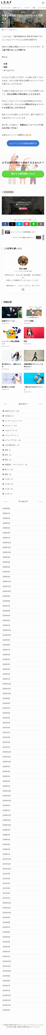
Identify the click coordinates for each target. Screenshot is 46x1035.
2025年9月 (6, 557)
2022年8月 (6, 703)
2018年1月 (6, 854)
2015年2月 (6, 951)
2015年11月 (7, 908)
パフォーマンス (12, 435)
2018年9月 (6, 830)
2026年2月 (6, 533)
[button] (5, 224)
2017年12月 (7, 859)
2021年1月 (6, 747)
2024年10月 (7, 591)
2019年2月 (6, 805)
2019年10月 (7, 800)
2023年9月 (6, 640)
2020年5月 (6, 766)
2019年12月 (7, 791)
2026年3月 (6, 528)
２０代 (9, 479)
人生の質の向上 (12, 445)
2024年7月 (6, 606)
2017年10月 (7, 869)
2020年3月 (6, 776)
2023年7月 (6, 650)
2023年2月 (6, 674)
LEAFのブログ (8, 22)
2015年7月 (6, 927)
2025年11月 (7, 547)
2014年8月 (6, 981)
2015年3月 (6, 947)
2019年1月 (6, 810)
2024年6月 (6, 611)
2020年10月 (7, 762)
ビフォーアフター (13, 440)
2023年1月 (6, 679)
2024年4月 (6, 615)
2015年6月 (6, 932)
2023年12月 (7, 630)
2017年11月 (7, 864)
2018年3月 (6, 844)
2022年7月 (6, 708)
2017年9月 (6, 874)
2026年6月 (6, 518)
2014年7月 (6, 986)
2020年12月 (7, 752)
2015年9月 (6, 917)
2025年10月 (7, 552)
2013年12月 (7, 995)
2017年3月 (6, 888)
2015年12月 (7, 903)
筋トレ (9, 469)
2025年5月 (6, 567)
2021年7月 (6, 732)
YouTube (9, 416)
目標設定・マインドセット (16, 464)
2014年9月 (6, 976)
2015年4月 (6, 942)
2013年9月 (6, 1010)
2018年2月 (6, 849)
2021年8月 (6, 727)
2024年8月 (6, 601)
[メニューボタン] (43, 3)
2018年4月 (6, 839)
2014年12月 (7, 961)
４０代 (9, 489)
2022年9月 (6, 698)
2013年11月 (7, 1000)
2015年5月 (6, 937)
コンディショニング (13, 421)
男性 (8, 460)
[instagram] (23, 289)
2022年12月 (7, 684)
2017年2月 (6, 893)
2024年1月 (6, 625)
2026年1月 (6, 538)
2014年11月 (7, 966)
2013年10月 (7, 1005)
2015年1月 (6, 956)
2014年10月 (7, 971)
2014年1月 (6, 990)
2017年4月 (6, 883)
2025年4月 (6, 572)
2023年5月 (6, 659)
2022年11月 (7, 689)
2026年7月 (6, 513)
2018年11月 (7, 820)
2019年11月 (7, 796)
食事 (8, 474)
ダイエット (11, 426)
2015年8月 (6, 922)
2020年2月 (6, 781)
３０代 (9, 484)
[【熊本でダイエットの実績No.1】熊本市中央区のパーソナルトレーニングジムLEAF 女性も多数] (6, 3)
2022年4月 (6, 718)
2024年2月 (6, 620)
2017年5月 (6, 878)
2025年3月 (6, 576)
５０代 (8, 494)
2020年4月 (6, 771)
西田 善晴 (23, 269)
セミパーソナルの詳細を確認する (23, 143)
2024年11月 (7, 586)
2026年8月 (6, 508)
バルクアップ (11, 430)
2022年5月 (6, 713)
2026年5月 (6, 523)
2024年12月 (7, 581)
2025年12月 (7, 542)
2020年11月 (7, 757)
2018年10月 (7, 825)
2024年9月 (6, 596)
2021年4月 (6, 737)
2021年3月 (6, 742)
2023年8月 (6, 645)
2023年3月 (6, 669)
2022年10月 (7, 693)
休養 (7, 450)
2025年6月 (6, 562)
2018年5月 (6, 835)
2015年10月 (7, 913)
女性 (8, 455)
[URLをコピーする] (40, 224)
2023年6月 (6, 654)
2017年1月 (6, 898)
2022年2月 (6, 723)
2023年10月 (7, 635)
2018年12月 (7, 815)
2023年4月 (6, 664)
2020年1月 (6, 786)
